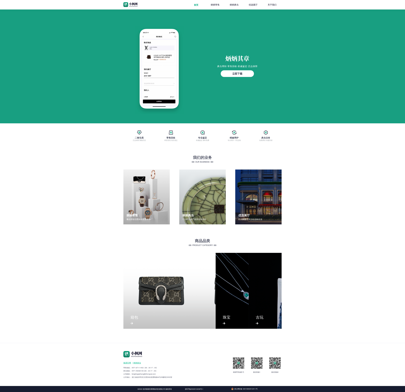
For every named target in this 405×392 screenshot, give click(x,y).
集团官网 (127, 362)
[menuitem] (196, 4)
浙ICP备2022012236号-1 (194, 389)
